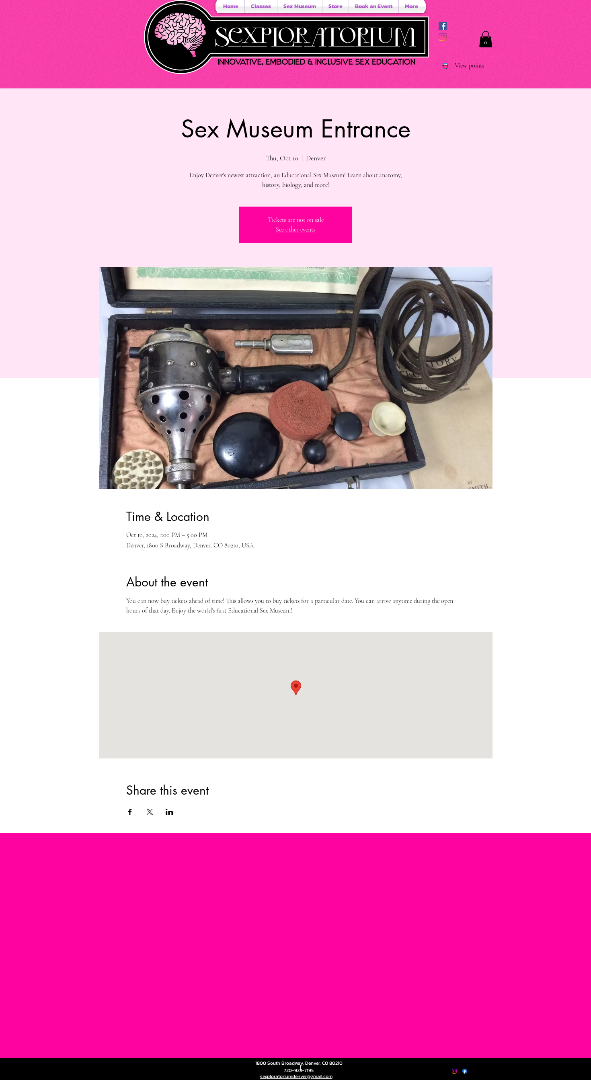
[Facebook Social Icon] (443, 26)
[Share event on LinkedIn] (169, 812)
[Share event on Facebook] (130, 812)
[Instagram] (443, 37)
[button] (485, 39)
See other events (295, 229)
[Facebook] (465, 1071)
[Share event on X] (150, 812)
